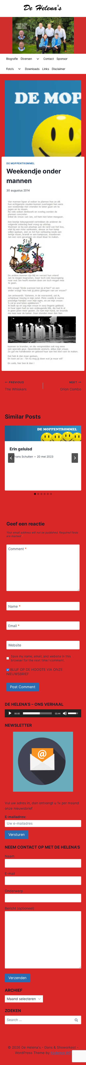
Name (14, 606)
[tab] (35, 494)
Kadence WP (61, 1053)
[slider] (37, 713)
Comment (17, 549)
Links (45, 69)
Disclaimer (58, 69)
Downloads (32, 69)
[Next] (75, 458)
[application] (43, 713)
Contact (48, 58)
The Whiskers (16, 386)
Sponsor (62, 58)
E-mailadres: (15, 817)
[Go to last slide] (11, 458)
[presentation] (43, 433)
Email (14, 626)
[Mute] (65, 713)
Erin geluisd (21, 449)
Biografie (12, 58)
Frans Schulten (23, 456)
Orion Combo (70, 386)
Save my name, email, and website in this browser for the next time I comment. (41, 658)
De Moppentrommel (20, 163)
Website (14, 645)
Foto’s (10, 69)
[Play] (10, 713)
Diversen (26, 58)
